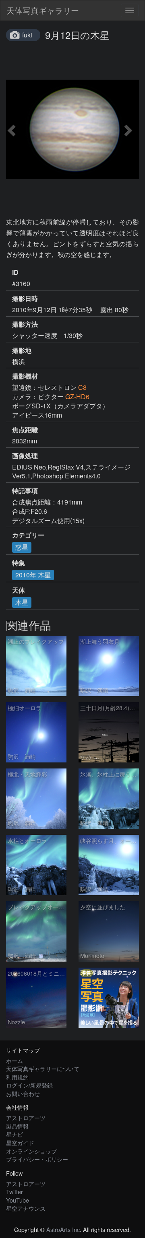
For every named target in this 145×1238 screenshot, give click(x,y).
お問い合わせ (23, 1093)
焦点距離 (25, 429)
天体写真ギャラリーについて (42, 1068)
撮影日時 (25, 298)
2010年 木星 (33, 574)
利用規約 (17, 1077)
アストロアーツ (26, 1117)
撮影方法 (25, 324)
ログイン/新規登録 (29, 1085)
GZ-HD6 (77, 396)
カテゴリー (28, 535)
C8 (82, 387)
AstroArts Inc (63, 1229)
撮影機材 (25, 376)
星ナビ (14, 1134)
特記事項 (25, 490)
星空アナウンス (26, 1208)
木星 (21, 602)
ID (15, 272)
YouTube (17, 1200)
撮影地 (21, 350)
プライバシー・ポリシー (37, 1159)
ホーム (14, 1060)
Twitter (14, 1191)
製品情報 (17, 1126)
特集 (18, 562)
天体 (18, 590)
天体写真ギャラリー (42, 10)
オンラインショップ (31, 1151)
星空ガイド (20, 1142)
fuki (27, 34)
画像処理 (25, 455)
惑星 (21, 547)
